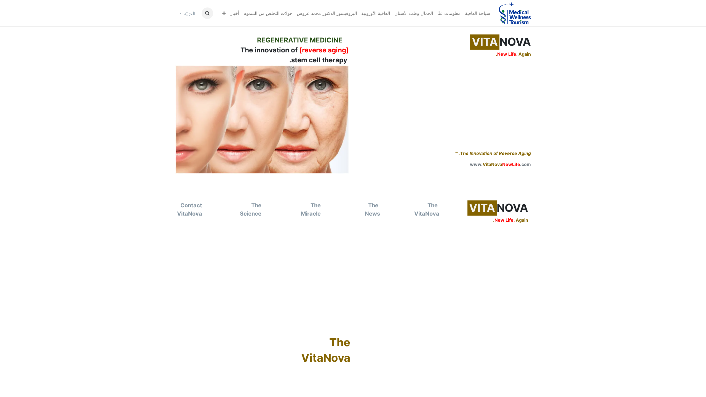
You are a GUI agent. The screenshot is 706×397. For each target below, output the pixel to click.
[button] (207, 13)
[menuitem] (477, 13)
